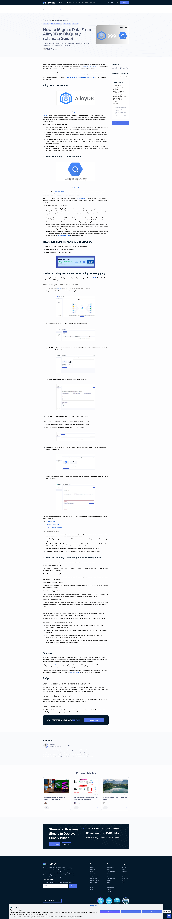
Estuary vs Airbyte (94, 878)
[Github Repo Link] (111, 2)
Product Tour (93, 873)
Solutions (69, 2)
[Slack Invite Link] (108, 2)
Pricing (78, 2)
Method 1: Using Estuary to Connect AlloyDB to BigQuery (120, 95)
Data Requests (125, 878)
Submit (73, 886)
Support (109, 891)
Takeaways (115, 103)
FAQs (114, 105)
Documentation (110, 867)
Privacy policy (94, 905)
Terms (123, 876)
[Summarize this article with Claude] (120, 76)
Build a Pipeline (94, 720)
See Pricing (66, 844)
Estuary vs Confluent (94, 880)
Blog (51, 9)
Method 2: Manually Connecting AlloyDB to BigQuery (118, 100)
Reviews (92, 887)
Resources (92, 2)
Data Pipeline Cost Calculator (96, 885)
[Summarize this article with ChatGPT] (114, 76)
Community (109, 889)
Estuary (92, 867)
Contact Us (124, 871)
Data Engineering (111, 878)
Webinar (109, 880)
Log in (116, 2)
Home (46, 9)
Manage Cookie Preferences (52, 900)
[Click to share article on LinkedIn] (113, 68)
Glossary (109, 876)
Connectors (85, 2)
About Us (124, 867)
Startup (123, 882)
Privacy (123, 873)
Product (61, 2)
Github (108, 882)
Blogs (108, 869)
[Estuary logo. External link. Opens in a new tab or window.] (15, 907)
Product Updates (111, 871)
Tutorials (109, 873)
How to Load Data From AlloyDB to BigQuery (118, 92)
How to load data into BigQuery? (120, 113)
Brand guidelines (125, 885)
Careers (123, 869)
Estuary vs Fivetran (94, 876)
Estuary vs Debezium (95, 882)
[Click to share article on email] (124, 68)
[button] (62, 2)
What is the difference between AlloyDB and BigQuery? (120, 109)
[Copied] (127, 68)
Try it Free (124, 2)
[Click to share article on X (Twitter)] (116, 68)
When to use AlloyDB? (120, 116)
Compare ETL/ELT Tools (112, 885)
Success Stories (110, 887)
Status (123, 880)
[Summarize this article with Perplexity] (126, 76)
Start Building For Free (120, 123)
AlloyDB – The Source (118, 85)
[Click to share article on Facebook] (120, 68)
